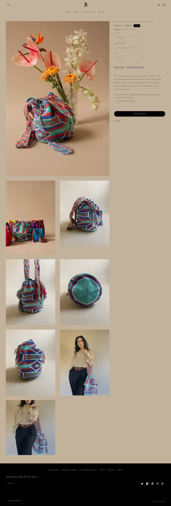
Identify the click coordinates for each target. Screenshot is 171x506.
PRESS (119, 470)
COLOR (117, 33)
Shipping (117, 29)
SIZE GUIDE (119, 67)
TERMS (102, 470)
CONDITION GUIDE (135, 67)
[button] (8, 4)
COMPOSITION (120, 43)
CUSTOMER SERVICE (88, 470)
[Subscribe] (45, 483)
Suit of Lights (161, 501)
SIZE (116, 54)
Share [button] (119, 121)
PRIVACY (111, 470)
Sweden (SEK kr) (14, 500)
